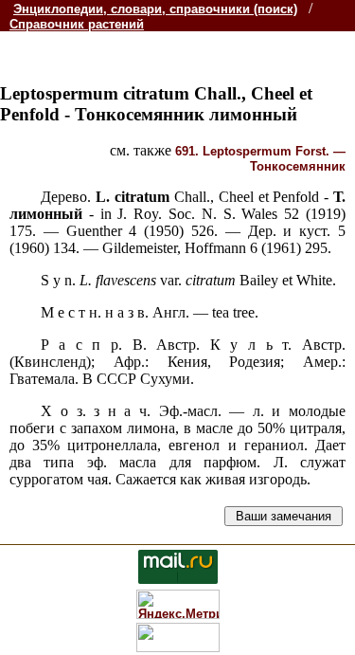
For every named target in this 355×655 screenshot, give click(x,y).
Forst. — (260, 158)
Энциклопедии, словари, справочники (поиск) (155, 9)
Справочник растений (76, 24)
